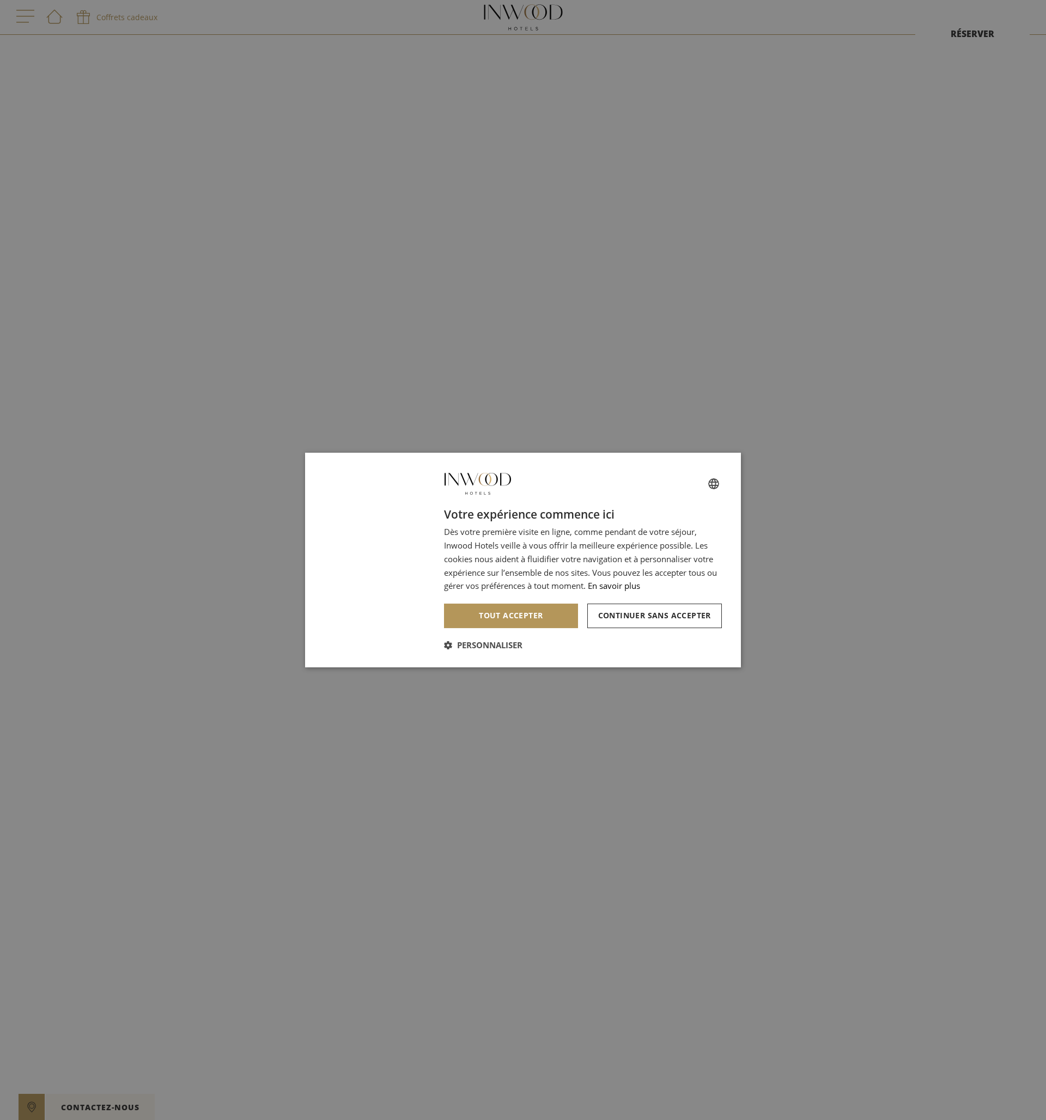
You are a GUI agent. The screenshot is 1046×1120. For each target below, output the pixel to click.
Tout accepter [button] (511, 615)
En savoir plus (614, 585)
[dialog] (523, 560)
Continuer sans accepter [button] (654, 615)
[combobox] (713, 483)
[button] (483, 645)
